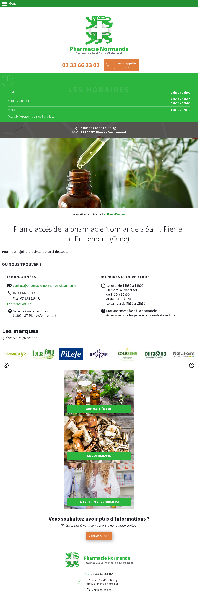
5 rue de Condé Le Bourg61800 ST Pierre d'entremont (102, 581)
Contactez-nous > (19, 303)
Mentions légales (101, 590)
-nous (99, 536)
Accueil (98, 214)
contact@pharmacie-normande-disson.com (44, 285)
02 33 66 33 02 (101, 574)
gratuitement (125, 65)
